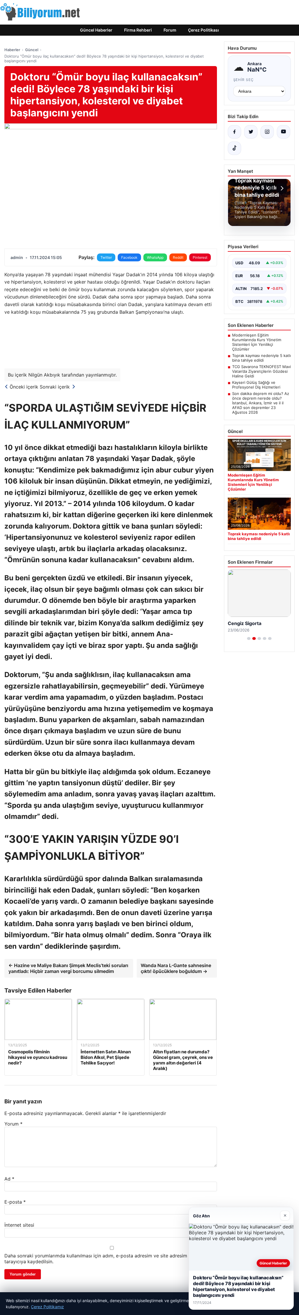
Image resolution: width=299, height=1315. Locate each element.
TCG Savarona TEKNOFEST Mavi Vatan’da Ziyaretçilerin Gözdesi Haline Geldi (261, 371)
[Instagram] (267, 132)
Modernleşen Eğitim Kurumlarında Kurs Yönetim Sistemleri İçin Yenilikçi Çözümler (256, 342)
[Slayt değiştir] (249, 638)
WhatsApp (155, 257)
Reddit (178, 257)
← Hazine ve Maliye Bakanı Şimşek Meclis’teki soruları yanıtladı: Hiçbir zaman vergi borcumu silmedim (68, 968)
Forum (170, 29)
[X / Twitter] (251, 132)
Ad (9, 1179)
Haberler (12, 49)
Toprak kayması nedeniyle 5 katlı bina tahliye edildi (261, 358)
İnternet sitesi (19, 1225)
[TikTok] (234, 148)
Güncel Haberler (96, 29)
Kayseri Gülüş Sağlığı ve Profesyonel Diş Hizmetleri (256, 384)
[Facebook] (234, 132)
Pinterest (200, 257)
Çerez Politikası (203, 29)
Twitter (106, 257)
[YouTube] (283, 132)
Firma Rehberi (138, 29)
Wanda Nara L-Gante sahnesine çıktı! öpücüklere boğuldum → (176, 968)
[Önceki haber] (269, 188)
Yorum (13, 1124)
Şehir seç (243, 79)
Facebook (129, 257)
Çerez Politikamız (47, 1306)
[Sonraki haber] (281, 188)
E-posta (15, 1202)
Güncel (31, 49)
